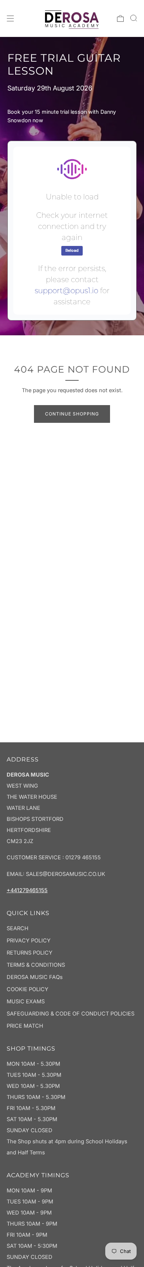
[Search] (133, 18)
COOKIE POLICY (27, 989)
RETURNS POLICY (29, 952)
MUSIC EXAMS (26, 1001)
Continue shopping (72, 414)
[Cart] (120, 18)
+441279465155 (27, 890)
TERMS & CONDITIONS (36, 965)
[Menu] (10, 18)
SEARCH (17, 928)
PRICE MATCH (25, 1026)
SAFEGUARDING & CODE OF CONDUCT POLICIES (70, 1013)
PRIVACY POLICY (29, 940)
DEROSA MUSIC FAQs (35, 977)
